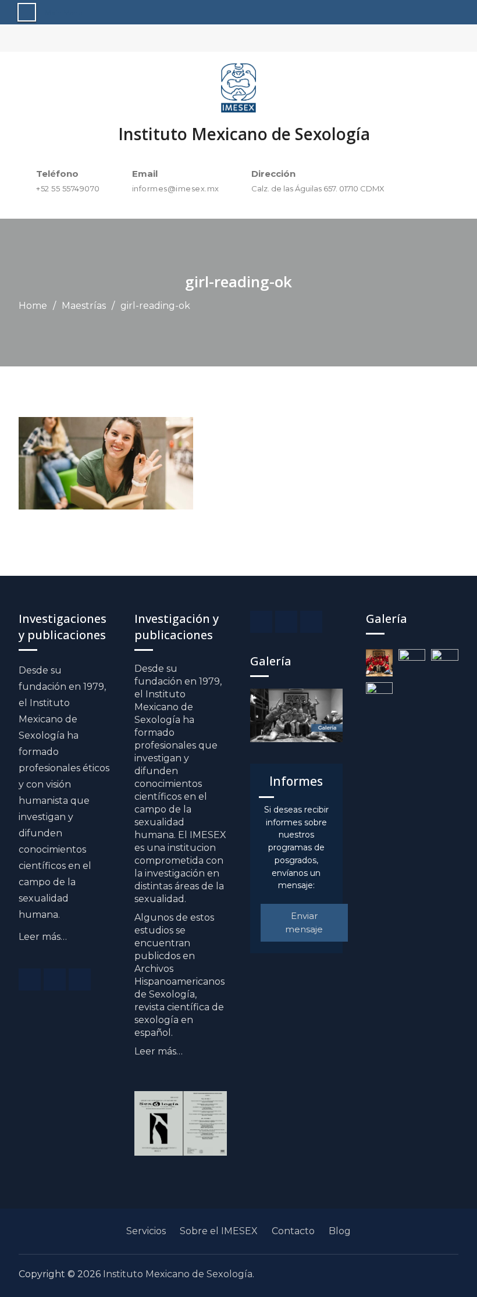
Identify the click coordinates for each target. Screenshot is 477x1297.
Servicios (146, 1231)
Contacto (293, 1231)
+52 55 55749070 (68, 188)
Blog (340, 1231)
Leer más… (43, 936)
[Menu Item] (30, 979)
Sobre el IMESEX (219, 1231)
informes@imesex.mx (175, 188)
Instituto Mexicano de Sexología (244, 134)
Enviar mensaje (304, 922)
